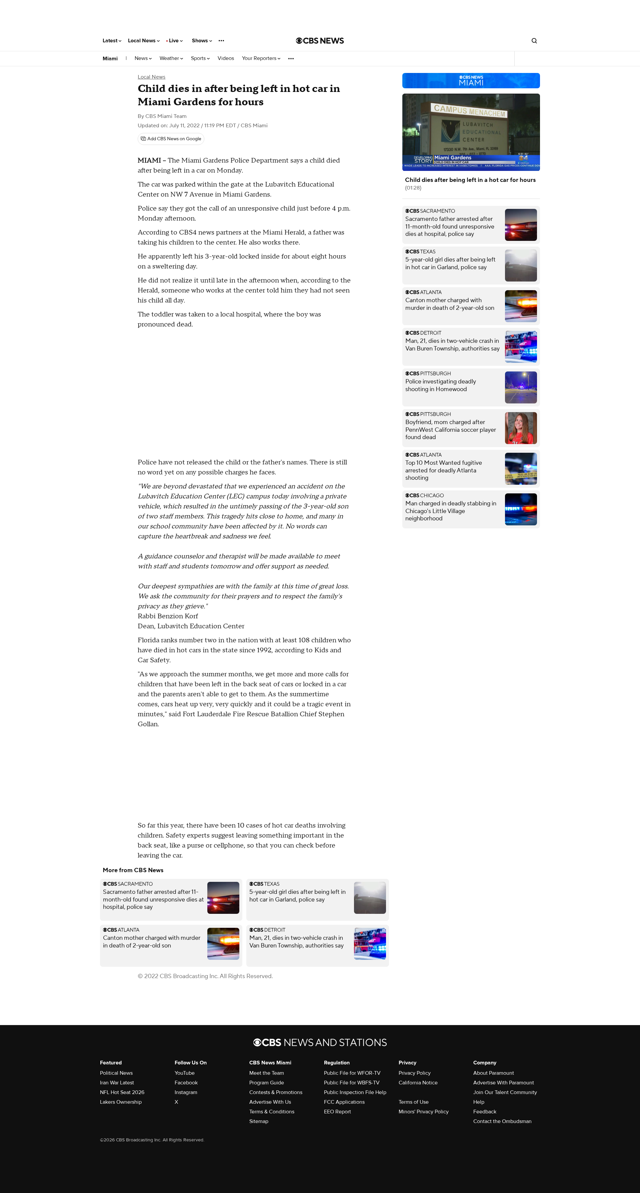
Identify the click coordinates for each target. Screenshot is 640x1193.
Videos (226, 58)
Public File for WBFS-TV (352, 1082)
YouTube (185, 1073)
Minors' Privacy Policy (424, 1111)
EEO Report (337, 1111)
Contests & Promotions (275, 1092)
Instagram (186, 1092)
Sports (199, 58)
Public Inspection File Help (355, 1092)
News (142, 58)
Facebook (186, 1082)
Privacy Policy (415, 1073)
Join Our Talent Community (505, 1092)
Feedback (484, 1111)
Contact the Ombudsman (502, 1121)
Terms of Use (414, 1102)
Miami (110, 58)
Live (174, 40)
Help (478, 1102)
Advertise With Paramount (503, 1082)
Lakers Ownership (121, 1102)
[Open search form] (534, 41)
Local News (142, 40)
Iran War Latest (117, 1082)
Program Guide (266, 1082)
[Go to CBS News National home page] (320, 40)
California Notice (418, 1082)
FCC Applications (344, 1102)
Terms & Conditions (271, 1111)
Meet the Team (266, 1073)
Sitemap (258, 1121)
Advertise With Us (270, 1102)
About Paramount (493, 1073)
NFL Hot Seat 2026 (122, 1092)
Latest (111, 40)
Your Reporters (260, 58)
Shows (200, 40)
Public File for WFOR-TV (352, 1073)
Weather (170, 58)
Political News (116, 1073)
